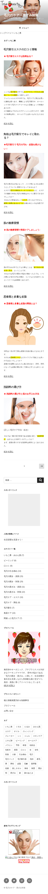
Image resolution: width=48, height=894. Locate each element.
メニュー (25, 28)
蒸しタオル (16, 768)
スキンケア (37, 736)
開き (40, 768)
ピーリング (8, 560)
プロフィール (9, 705)
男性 (12, 764)
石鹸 (26, 764)
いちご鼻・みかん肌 (12, 555)
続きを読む (8, 123)
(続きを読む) (9, 685)
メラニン (8, 745)
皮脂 (19, 764)
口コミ (7, 566)
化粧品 (32, 745)
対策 (7, 754)
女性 (36, 750)
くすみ (18, 727)
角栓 (26, 768)
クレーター (9, 736)
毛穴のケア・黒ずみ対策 (21, 15)
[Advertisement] (24, 510)
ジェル (27, 736)
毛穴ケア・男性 (10, 602)
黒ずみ (13, 773)
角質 (33, 768)
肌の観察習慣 (11, 223)
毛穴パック (9, 759)
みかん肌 (36, 727)
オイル (16, 731)
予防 (17, 745)
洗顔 (31, 759)
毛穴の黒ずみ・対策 (12, 592)
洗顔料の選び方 (13, 386)
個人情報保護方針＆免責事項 (16, 700)
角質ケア (8, 613)
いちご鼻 (8, 727)
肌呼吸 (33, 764)
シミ (19, 736)
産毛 (38, 759)
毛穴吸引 (8, 608)
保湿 (24, 745)
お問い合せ (8, 711)
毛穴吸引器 (22, 759)
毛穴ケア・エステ (11, 597)
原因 (16, 750)
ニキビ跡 (8, 741)
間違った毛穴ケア (11, 618)
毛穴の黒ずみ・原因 (12, 587)
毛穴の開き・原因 (11, 576)
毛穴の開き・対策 (11, 581)
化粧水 (8, 750)
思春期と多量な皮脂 (15, 296)
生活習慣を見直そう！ (13, 540)
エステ (8, 731)
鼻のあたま (28, 773)
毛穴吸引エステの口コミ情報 (20, 49)
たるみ (27, 727)
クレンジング (28, 731)
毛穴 (31, 754)
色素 (7, 768)
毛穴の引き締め (10, 571)
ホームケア (32, 741)
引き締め (22, 754)
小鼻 (14, 754)
